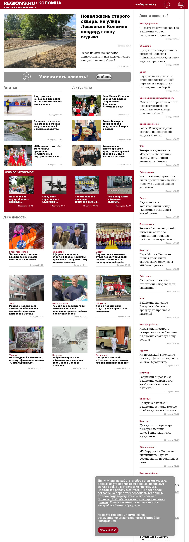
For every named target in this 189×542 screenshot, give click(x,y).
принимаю (108, 530)
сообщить (104, 77)
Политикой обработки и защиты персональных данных (131, 501)
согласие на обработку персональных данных (130, 493)
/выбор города (144, 4)
